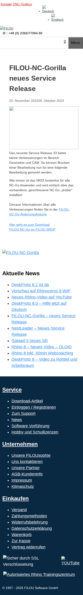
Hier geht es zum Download (29, 224)
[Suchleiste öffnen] (59, 42)
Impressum (22, 480)
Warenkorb (22, 534)
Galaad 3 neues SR (30, 340)
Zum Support (24, 413)
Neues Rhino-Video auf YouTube (42, 297)
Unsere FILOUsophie (31, 455)
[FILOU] (6, 28)
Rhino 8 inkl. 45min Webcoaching (42, 353)
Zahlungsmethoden (29, 516)
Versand (19, 509)
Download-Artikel (27, 401)
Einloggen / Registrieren (34, 407)
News (17, 419)
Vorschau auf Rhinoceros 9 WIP (41, 291)
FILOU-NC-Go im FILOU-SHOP (32, 229)
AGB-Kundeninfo (27, 474)
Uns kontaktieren (27, 461)
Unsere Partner (26, 468)
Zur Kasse (21, 541)
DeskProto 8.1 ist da (30, 284)
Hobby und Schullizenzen (35, 432)
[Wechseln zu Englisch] (57, 19)
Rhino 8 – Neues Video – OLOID (42, 347)
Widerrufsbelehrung (30, 522)
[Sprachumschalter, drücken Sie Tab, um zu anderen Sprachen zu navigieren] (48, 11)
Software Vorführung (30, 426)
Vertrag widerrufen (28, 547)
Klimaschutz (23, 486)
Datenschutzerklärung (32, 528)
